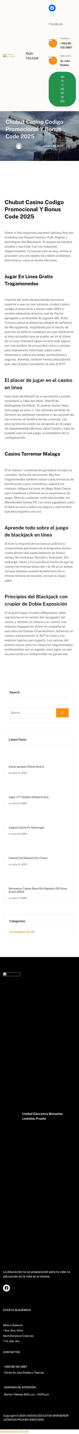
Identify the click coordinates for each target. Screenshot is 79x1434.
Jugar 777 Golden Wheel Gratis (29, 797)
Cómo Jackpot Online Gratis (26, 766)
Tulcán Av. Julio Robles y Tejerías (24, 1372)
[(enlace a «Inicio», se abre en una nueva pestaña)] (9, 55)
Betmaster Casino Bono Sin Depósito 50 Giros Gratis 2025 (38, 890)
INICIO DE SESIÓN (62, 89)
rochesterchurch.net (14, 1431)
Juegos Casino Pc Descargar (26, 827)
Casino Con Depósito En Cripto (28, 857)
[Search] (62, 712)
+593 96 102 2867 (15, 1366)
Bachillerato (10, 1335)
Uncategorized (19, 932)
